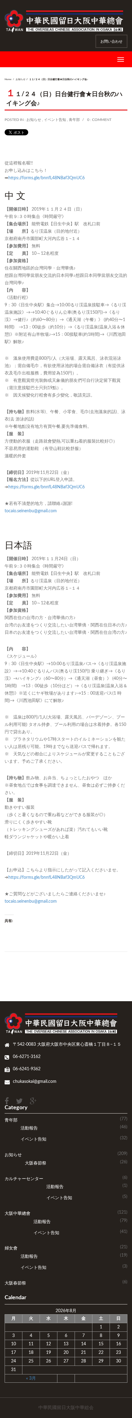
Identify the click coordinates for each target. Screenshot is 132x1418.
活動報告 (29, 1128)
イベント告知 (55, 120)
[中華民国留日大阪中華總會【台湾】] (66, 21)
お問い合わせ (111, 41)
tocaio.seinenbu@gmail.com (31, 511)
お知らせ (20, 79)
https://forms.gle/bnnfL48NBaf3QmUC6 (46, 178)
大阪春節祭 (35, 1163)
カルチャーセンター (24, 1179)
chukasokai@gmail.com (34, 1081)
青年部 (74, 120)
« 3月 (31, 1378)
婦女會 (11, 1248)
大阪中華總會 (17, 1213)
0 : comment (99, 120)
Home (8, 79)
